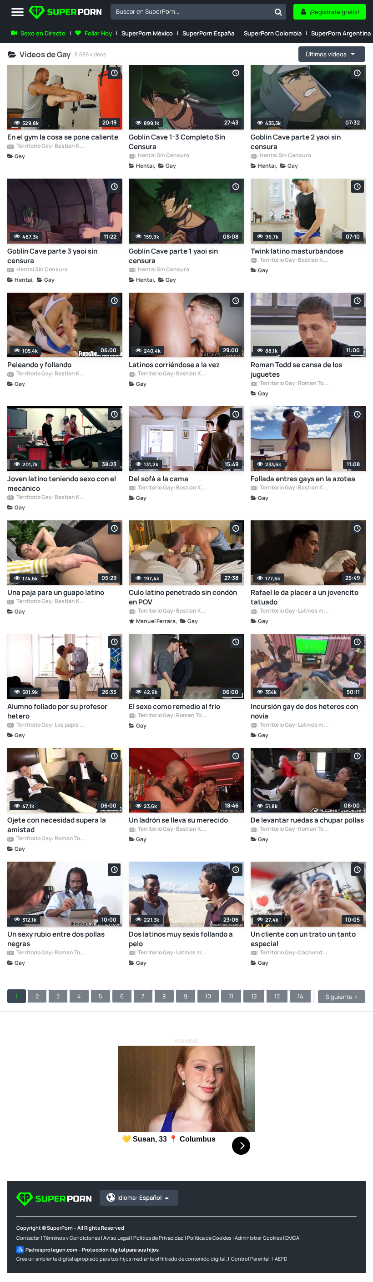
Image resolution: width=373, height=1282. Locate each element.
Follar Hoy (98, 33)
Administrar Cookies (258, 1237)
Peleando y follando (39, 364)
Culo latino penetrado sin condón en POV (183, 597)
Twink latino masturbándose (297, 251)
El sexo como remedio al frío (174, 706)
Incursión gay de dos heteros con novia (304, 711)
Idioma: (139, 1197)
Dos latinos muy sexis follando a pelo (181, 938)
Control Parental (250, 1258)
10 (208, 996)
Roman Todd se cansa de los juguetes (296, 369)
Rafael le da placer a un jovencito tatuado (304, 597)
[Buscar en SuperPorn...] (278, 12)
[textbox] (191, 11)
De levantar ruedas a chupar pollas (307, 820)
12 (254, 996)
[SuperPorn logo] (65, 13)
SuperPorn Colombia (273, 33)
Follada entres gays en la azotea (303, 479)
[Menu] (17, 12)
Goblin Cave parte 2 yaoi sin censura (296, 141)
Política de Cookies (209, 1237)
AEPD (281, 1258)
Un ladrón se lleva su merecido (178, 820)
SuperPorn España (208, 33)
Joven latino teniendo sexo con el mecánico (61, 483)
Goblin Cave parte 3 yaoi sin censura (52, 255)
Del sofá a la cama (158, 479)
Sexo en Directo (43, 33)
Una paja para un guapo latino (55, 592)
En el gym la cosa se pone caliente (62, 137)
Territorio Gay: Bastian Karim (50, 146)
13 (277, 996)
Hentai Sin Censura (163, 156)
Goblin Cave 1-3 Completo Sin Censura (177, 141)
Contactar (28, 1237)
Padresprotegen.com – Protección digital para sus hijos (92, 1249)
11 (231, 996)
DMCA (292, 1237)
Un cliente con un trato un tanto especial (303, 938)
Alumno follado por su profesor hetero (57, 711)
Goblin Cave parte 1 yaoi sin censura (173, 255)
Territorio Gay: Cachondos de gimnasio (294, 953)
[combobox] (198, 12)
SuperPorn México (147, 33)
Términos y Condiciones (71, 1237)
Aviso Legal (116, 1237)
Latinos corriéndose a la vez (174, 364)
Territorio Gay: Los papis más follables (50, 725)
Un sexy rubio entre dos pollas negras (56, 938)
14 (300, 996)
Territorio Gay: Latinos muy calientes (294, 611)
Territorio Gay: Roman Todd (294, 383)
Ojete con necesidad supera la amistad (56, 824)
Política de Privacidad (158, 1237)
